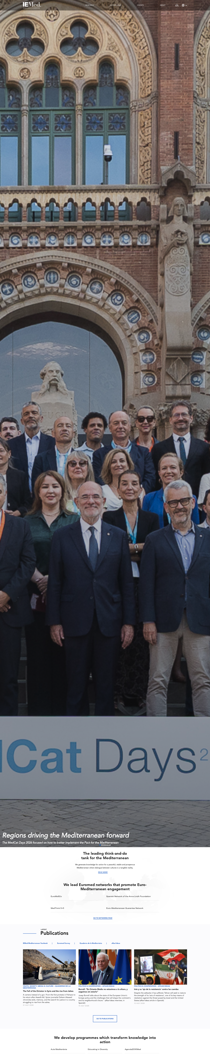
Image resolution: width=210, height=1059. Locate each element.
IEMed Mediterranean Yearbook (35, 943)
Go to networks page (102, 918)
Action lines (115, 5)
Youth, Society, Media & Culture (38, 986)
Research (89, 5)
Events (140, 5)
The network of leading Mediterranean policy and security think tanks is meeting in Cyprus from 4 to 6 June (69, 842)
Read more (103, 872)
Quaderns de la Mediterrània (91, 943)
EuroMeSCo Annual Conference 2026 (57, 836)
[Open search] (176, 5)
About (162, 5)
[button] (105, 423)
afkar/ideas (116, 943)
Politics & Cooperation (90, 986)
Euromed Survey (63, 943)
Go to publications (105, 1019)
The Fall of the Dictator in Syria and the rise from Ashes (48, 991)
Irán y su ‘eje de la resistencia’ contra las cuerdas (156, 989)
